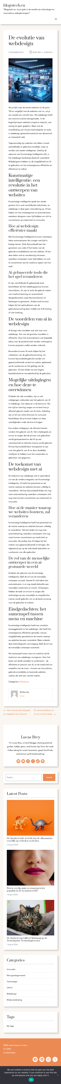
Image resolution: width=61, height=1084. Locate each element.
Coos (22, 696)
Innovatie (11, 969)
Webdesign (24, 682)
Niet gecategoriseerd (16, 976)
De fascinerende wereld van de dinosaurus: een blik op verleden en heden (30, 839)
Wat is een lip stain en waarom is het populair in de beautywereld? (26, 889)
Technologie (12, 982)
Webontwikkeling (14, 1000)
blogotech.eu (14, 5)
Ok (31, 1080)
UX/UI (9, 988)
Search (49, 777)
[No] (57, 1075)
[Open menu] (56, 19)
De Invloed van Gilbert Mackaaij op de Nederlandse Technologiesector (27, 939)
